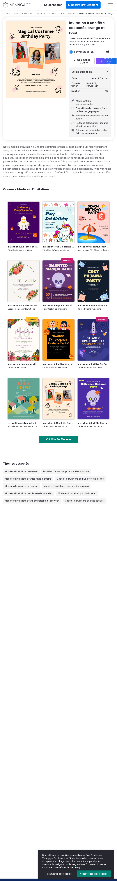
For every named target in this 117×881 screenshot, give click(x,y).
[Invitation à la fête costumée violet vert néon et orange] (93, 398)
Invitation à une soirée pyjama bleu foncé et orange (93, 305)
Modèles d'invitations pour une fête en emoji (66, 486)
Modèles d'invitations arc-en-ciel (21, 486)
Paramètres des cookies (59, 873)
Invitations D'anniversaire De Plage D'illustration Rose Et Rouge (93, 246)
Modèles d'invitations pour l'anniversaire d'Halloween (32, 500)
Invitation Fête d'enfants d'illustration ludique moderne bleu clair (58, 246)
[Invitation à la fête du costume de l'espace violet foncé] (93, 340)
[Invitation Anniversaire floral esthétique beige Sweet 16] (23, 340)
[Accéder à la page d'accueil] (16, 4)
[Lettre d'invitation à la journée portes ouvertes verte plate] (23, 398)
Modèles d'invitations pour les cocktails (85, 500)
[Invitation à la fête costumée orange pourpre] (23, 222)
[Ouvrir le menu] (110, 5)
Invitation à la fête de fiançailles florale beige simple (23, 305)
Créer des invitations (23, 13)
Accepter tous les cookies (94, 873)
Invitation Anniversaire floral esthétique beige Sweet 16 (23, 364)
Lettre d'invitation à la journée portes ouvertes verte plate (23, 423)
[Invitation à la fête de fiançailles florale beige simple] (23, 281)
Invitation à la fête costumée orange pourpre (23, 246)
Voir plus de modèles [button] (58, 439)
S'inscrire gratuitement (83, 4)
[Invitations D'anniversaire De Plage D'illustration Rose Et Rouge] (93, 222)
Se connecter (53, 4)
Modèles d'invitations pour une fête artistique (66, 471)
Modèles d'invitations (47, 13)
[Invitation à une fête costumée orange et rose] (58, 398)
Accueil (6, 13)
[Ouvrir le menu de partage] (107, 52)
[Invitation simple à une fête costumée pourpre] (58, 281)
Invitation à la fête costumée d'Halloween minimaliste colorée (58, 364)
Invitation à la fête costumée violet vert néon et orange (93, 423)
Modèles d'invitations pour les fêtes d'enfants (28, 478)
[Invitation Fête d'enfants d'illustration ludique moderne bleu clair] (58, 222)
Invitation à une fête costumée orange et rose (58, 423)
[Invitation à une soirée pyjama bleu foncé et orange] (93, 281)
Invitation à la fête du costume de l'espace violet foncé (93, 364)
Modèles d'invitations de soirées (21, 471)
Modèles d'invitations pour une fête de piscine (80, 478)
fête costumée (68, 13)
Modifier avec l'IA (108, 61)
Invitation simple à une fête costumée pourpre (58, 305)
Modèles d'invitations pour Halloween (77, 493)
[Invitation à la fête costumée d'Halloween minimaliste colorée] (58, 340)
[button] (82, 61)
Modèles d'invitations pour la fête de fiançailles (29, 493)
